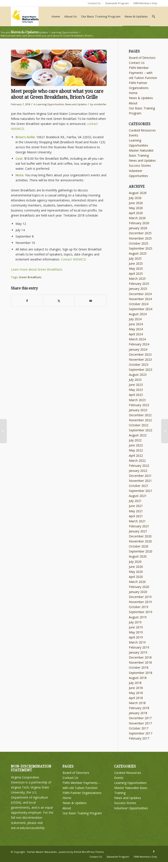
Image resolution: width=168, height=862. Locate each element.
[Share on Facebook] (27, 301)
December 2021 (140, 476)
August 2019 (138, 617)
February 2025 (139, 284)
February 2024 (139, 344)
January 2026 (138, 228)
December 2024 (140, 294)
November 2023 (140, 359)
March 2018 (137, 703)
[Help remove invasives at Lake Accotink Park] (3, 431)
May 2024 (136, 329)
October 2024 (138, 304)
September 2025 (140, 248)
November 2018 (140, 662)
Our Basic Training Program (82, 813)
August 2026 (138, 193)
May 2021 (136, 511)
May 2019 (136, 632)
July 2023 (135, 380)
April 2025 (136, 273)
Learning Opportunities (50, 104)
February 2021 (139, 526)
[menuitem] (94, 3)
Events (133, 135)
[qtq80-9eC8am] (59, 68)
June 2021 (136, 506)
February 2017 (139, 738)
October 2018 (138, 667)
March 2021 (137, 521)
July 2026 (135, 198)
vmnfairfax (100, 104)
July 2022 (135, 440)
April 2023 (136, 395)
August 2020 (138, 556)
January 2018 (138, 713)
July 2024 (135, 319)
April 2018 (136, 698)
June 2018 (136, 688)
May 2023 (136, 390)
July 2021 (135, 501)
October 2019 (138, 607)
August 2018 (138, 678)
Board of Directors (142, 58)
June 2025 (136, 263)
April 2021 (136, 516)
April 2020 (136, 577)
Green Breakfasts (30, 277)
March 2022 (137, 460)
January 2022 (138, 471)
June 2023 (136, 385)
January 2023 (138, 410)
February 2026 (139, 223)
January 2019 (138, 652)
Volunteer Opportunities (131, 808)
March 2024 (137, 339)
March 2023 (137, 400)
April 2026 (136, 213)
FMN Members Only (145, 3)
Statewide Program (117, 3)
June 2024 (136, 324)
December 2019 (140, 597)
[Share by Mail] (90, 301)
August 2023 (138, 374)
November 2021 (140, 481)
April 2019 (136, 637)
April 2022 (136, 455)
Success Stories (140, 165)
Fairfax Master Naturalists (42, 851)
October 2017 (138, 728)
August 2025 (138, 253)
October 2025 (138, 243)
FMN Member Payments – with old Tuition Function (143, 73)
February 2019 (139, 647)
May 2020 (136, 572)
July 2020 (135, 562)
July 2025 (135, 258)
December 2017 (140, 718)
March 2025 (137, 278)
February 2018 (139, 708)
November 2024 (140, 299)
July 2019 (135, 622)
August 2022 (138, 435)
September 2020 (140, 551)
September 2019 (140, 612)
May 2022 (136, 450)
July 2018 (135, 683)
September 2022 (140, 430)
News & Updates (141, 98)
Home (133, 93)
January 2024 (138, 349)
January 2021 (138, 531)
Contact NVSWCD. (74, 259)
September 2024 (140, 309)
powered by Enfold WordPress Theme (81, 851)
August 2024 (138, 314)
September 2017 (140, 733)
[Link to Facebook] (153, 851)
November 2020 (140, 541)
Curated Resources (142, 130)
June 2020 (136, 567)
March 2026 (137, 218)
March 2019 (137, 642)
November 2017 (140, 723)
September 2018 (140, 673)
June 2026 (136, 203)
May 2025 (136, 268)
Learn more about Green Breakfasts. (37, 269)
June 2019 (136, 627)
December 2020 (140, 536)
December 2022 (140, 415)
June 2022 (136, 445)
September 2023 (140, 369)
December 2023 (140, 354)
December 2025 (140, 233)
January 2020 (138, 592)
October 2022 (138, 425)
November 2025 (140, 238)
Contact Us (94, 3)
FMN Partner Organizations (82, 793)
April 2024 (136, 334)
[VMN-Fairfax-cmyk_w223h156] (24, 16)
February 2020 (139, 587)
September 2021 (140, 491)
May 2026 (136, 208)
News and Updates (76, 104)
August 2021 (138, 496)
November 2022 (140, 420)
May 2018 (136, 693)
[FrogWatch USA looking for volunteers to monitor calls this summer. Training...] (164, 431)
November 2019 (140, 602)
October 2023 (138, 364)
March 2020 (137, 582)
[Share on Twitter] (59, 301)
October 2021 (138, 486)
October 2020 (138, 546)
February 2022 (139, 465)
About (133, 103)
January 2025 (138, 289)
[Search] (153, 16)
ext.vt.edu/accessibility (27, 828)
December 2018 (140, 657)
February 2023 (139, 405)
